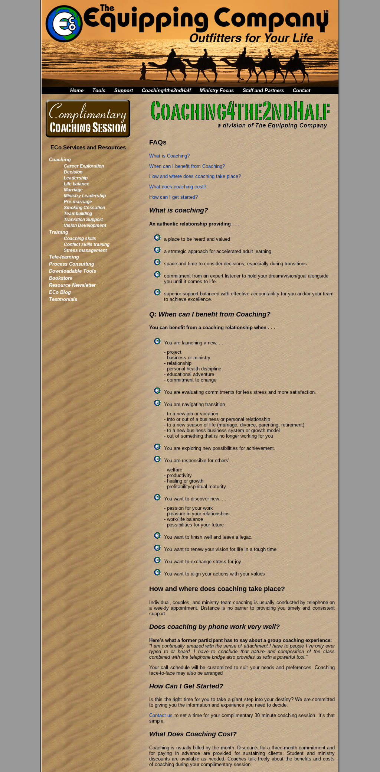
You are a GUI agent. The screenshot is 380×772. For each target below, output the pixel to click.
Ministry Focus (217, 90)
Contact (301, 90)
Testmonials (63, 299)
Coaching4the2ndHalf (166, 90)
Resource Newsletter (72, 285)
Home (76, 90)
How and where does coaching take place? (195, 176)
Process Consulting (71, 264)
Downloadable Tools (72, 271)
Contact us (161, 715)
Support (123, 90)
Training (58, 232)
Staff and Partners (263, 90)
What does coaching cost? (177, 186)
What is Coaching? (169, 156)
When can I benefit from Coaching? (187, 166)
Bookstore (60, 278)
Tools (98, 90)
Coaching (60, 159)
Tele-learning (64, 257)
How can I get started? (173, 197)
